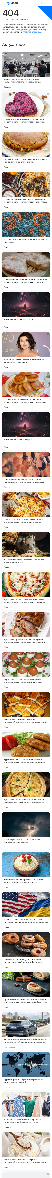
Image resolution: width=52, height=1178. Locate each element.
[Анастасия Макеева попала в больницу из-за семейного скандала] (26, 351)
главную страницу (32, 32)
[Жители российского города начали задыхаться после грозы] (26, 831)
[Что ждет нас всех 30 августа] (26, 311)
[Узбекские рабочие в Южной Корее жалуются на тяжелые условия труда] (26, 71)
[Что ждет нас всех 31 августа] (26, 431)
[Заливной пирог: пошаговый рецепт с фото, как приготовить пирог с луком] (26, 151)
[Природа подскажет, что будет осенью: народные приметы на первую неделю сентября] (26, 471)
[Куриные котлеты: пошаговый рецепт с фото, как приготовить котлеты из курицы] (26, 751)
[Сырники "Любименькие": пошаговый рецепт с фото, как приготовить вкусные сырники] (26, 391)
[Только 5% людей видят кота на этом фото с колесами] (26, 231)
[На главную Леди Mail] (14, 3)
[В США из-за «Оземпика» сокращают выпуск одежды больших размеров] (26, 1111)
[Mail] (8, 3)
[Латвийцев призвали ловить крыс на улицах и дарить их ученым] (26, 551)
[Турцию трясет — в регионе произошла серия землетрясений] (26, 1071)
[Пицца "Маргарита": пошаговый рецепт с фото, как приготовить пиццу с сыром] (26, 511)
